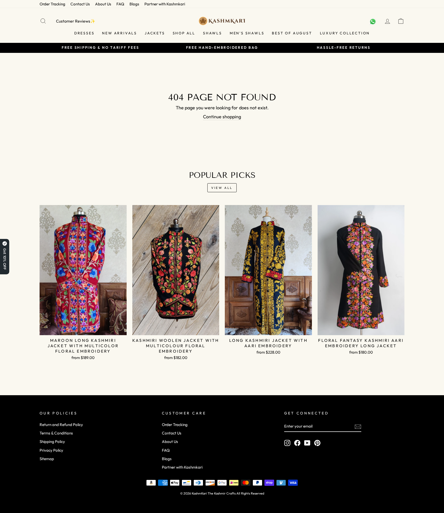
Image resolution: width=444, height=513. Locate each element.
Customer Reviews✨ (75, 21)
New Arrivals (119, 33)
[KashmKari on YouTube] (307, 443)
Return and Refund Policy (61, 424)
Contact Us (80, 4)
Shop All (184, 33)
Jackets (155, 33)
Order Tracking (52, 4)
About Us (103, 4)
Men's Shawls (247, 33)
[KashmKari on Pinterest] (317, 443)
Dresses (84, 33)
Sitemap (47, 458)
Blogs (134, 4)
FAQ (120, 4)
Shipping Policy (52, 441)
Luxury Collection (345, 33)
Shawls (212, 33)
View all (222, 188)
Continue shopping (222, 117)
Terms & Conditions (56, 433)
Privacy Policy (51, 450)
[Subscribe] (358, 426)
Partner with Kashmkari (164, 4)
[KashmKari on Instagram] (287, 443)
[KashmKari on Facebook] (297, 443)
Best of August (292, 33)
